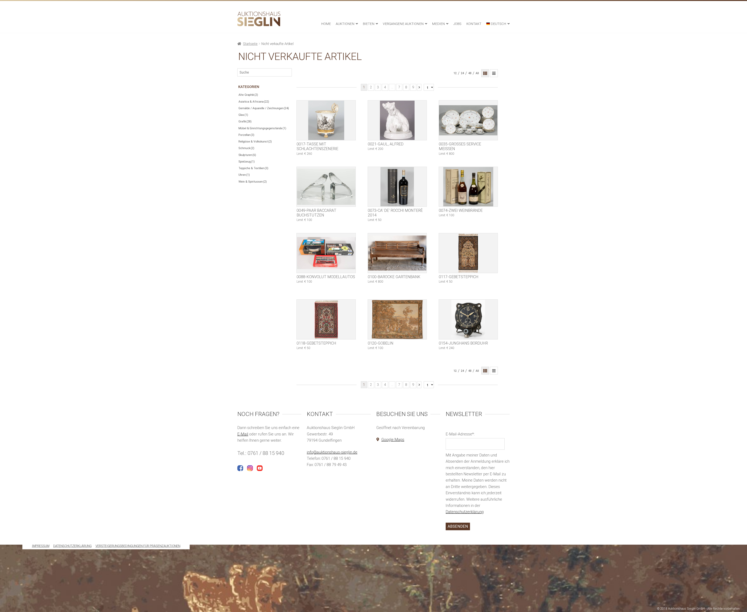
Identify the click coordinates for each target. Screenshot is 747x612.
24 (462, 73)
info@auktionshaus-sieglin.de (332, 452)
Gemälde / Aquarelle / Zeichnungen (263, 108)
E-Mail (242, 434)
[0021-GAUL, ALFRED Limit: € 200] (397, 120)
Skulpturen (247, 155)
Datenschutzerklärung (465, 511)
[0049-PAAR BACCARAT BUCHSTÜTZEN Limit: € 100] (326, 187)
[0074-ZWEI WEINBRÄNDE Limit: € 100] (468, 187)
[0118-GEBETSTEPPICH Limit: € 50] (326, 319)
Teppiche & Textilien (253, 168)
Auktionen (345, 24)
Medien (438, 24)
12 (455, 73)
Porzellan (246, 135)
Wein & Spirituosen (252, 181)
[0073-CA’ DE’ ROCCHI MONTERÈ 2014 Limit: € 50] (397, 187)
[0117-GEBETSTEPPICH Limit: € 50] (468, 253)
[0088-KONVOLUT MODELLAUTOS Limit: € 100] (326, 253)
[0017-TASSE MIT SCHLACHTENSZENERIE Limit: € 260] (326, 120)
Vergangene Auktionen (403, 24)
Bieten (368, 24)
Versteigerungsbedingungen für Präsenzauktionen (138, 546)
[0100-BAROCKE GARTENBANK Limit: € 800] (397, 253)
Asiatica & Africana (253, 101)
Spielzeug (246, 161)
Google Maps (392, 439)
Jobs (457, 24)
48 (469, 73)
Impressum (40, 546)
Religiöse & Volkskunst (255, 141)
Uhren (244, 175)
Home (326, 24)
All (477, 73)
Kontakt (473, 24)
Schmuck (246, 148)
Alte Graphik (248, 95)
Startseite (250, 44)
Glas (243, 115)
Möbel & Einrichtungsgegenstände (262, 128)
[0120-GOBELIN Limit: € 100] (397, 319)
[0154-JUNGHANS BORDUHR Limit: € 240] (468, 319)
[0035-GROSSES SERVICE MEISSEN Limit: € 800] (468, 120)
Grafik (245, 121)
